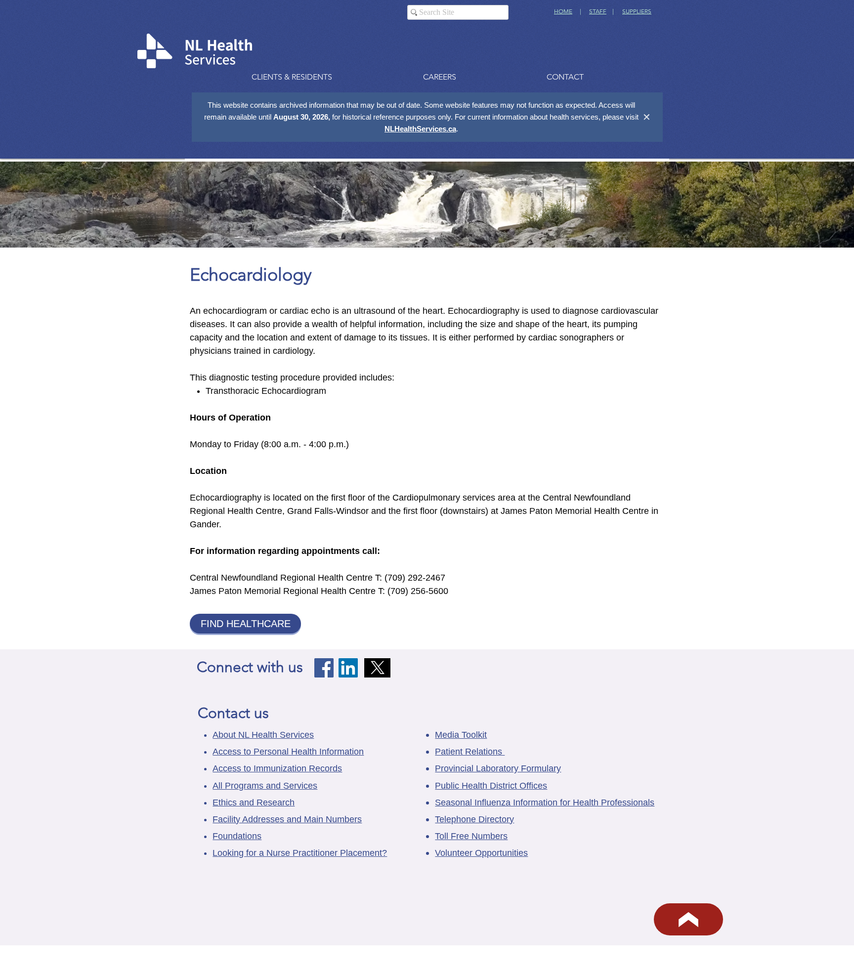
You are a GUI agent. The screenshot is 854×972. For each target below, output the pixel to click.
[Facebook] (324, 667)
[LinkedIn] (348, 667)
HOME (563, 11)
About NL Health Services (263, 735)
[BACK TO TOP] (688, 919)
